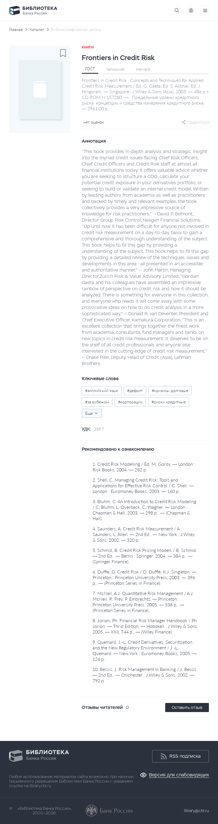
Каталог (37, 29)
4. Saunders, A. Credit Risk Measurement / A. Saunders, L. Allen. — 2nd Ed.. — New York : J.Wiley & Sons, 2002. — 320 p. (144, 534)
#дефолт (135, 390)
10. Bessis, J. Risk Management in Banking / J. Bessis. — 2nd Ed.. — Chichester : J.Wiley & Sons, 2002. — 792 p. (145, 674)
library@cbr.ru (196, 810)
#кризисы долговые (170, 390)
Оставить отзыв (187, 707)
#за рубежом (97, 401)
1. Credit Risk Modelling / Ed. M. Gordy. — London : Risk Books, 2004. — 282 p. (144, 466)
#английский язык (101, 390)
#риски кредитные (169, 401)
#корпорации (130, 401)
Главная (16, 29)
